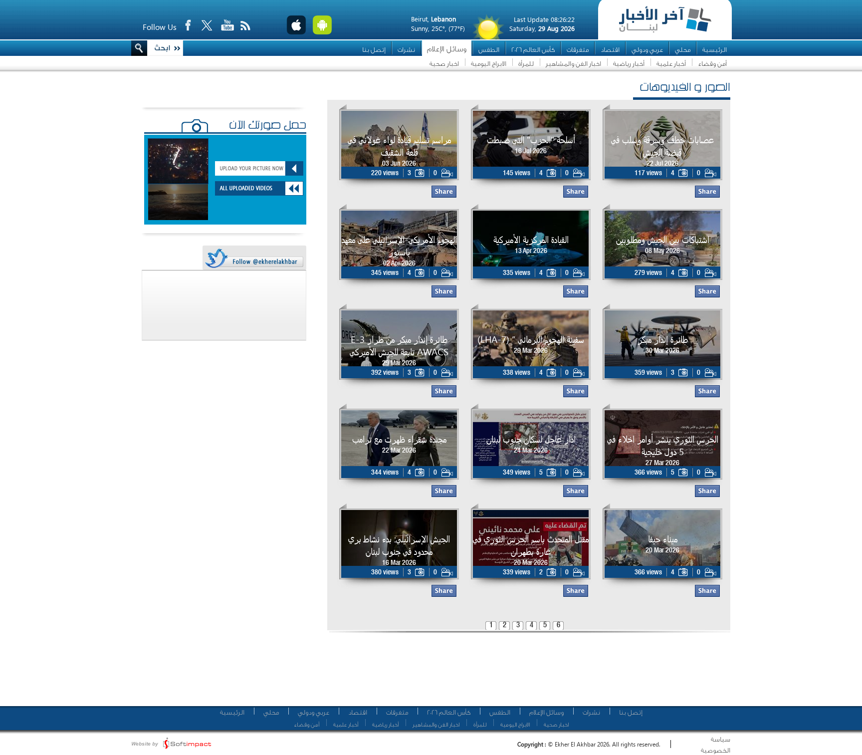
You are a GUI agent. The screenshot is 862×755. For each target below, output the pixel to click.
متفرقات (578, 49)
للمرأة (526, 63)
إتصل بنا (374, 49)
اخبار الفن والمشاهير (573, 63)
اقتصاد (610, 49)
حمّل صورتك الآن (267, 126)
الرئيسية (714, 49)
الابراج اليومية (488, 63)
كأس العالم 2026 (533, 49)
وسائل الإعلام (446, 49)
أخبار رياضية (629, 63)
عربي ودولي (647, 49)
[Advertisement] (525, 673)
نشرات (406, 49)
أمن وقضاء (712, 63)
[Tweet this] (254, 258)
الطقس (488, 49)
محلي (682, 49)
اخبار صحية (444, 63)
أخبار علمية (671, 63)
